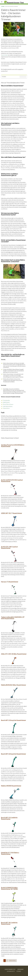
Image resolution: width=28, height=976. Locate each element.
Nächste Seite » (12, 960)
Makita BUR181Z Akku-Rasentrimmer (13, 685)
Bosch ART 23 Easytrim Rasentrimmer (13, 720)
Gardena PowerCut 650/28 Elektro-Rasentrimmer (13, 445)
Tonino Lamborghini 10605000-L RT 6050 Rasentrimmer (12, 617)
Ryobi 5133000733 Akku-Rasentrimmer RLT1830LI (9, 888)
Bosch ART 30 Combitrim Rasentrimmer (9, 923)
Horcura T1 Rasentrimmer (9, 582)
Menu (2, 2)
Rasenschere (6, 408)
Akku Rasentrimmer (7, 406)
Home (2, 6)
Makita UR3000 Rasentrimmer (11, 786)
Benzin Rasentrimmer (8, 404)
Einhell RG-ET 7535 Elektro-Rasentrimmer (10, 853)
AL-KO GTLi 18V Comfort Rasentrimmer (9, 547)
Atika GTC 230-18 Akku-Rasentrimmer (14, 654)
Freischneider (6, 400)
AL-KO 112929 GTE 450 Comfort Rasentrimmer (12, 480)
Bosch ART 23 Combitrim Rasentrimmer (9, 818)
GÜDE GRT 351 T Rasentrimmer (11, 513)
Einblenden (22, 76)
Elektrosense (6, 402)
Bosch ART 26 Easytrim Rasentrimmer (13, 754)
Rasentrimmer (4, 55)
